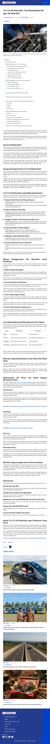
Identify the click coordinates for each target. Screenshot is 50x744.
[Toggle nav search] (43, 2)
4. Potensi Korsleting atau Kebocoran (15, 88)
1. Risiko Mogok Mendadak (12, 82)
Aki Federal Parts (10, 108)
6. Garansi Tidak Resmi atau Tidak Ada (14, 77)
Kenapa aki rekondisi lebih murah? (14, 121)
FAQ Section (8, 113)
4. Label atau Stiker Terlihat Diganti (14, 74)
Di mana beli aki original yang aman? (14, 123)
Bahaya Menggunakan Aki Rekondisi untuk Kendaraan (18, 80)
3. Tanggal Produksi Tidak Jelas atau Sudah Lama (17, 72)
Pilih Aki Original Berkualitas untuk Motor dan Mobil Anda (19, 97)
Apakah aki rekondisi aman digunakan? (14, 117)
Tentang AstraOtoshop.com (10, 716)
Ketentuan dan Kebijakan (10, 731)
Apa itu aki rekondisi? (11, 115)
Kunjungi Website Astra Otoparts (11, 721)
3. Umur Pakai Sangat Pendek (13, 86)
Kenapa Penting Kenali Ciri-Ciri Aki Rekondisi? (16, 64)
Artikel (6, 726)
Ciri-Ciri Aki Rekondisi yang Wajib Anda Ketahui (16, 66)
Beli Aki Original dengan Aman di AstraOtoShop (16, 111)
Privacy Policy (7, 724)
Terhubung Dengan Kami (9, 729)
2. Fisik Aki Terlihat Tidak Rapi (13, 70)
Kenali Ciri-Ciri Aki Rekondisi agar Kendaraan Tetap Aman (19, 125)
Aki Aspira (9, 105)
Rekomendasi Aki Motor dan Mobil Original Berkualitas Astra (19, 101)
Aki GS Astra (9, 103)
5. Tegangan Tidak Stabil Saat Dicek (14, 76)
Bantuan (6, 719)
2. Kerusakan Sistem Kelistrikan (13, 84)
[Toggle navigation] (46, 2)
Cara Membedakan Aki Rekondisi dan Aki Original (17, 92)
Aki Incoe (9, 106)
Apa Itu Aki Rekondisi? (11, 62)
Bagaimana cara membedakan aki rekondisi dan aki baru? (18, 119)
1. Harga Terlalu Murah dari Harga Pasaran (15, 68)
